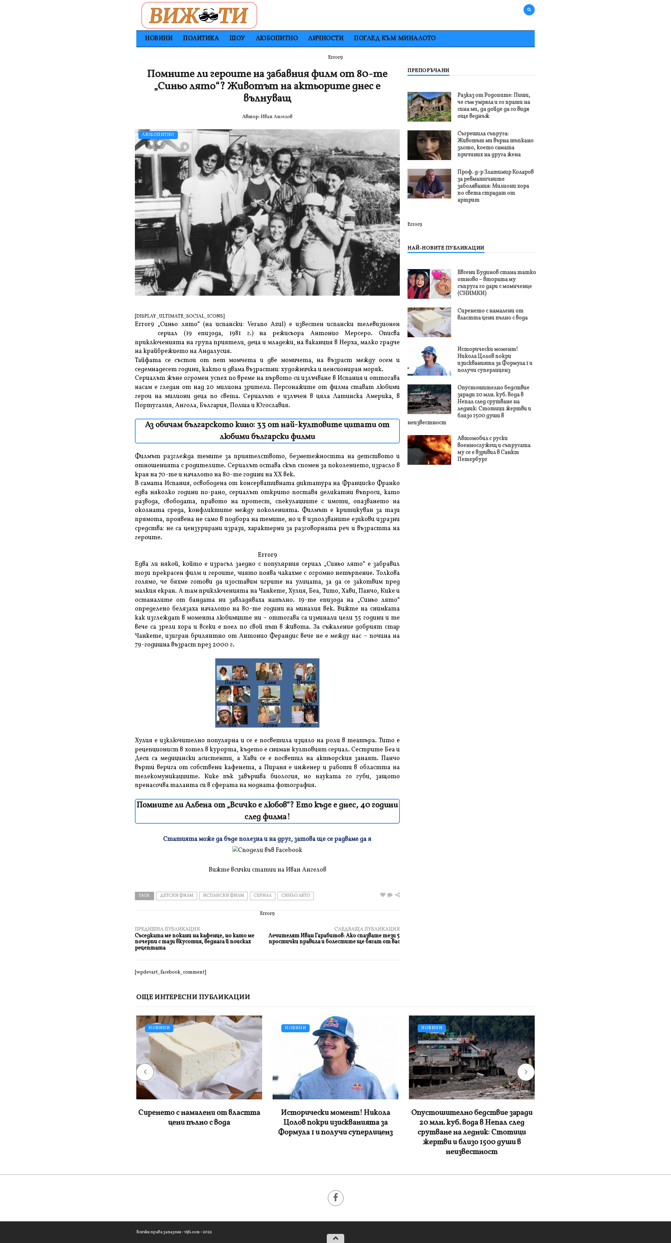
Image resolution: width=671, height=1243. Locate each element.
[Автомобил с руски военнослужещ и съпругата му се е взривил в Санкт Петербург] (429, 450)
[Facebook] (336, 1198)
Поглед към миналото (395, 38)
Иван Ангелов (277, 117)
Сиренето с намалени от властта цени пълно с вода (492, 314)
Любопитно (277, 38)
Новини (159, 38)
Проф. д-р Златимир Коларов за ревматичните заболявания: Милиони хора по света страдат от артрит (495, 186)
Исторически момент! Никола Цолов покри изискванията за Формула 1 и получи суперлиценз (495, 360)
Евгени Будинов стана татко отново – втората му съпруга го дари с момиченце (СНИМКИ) (496, 283)
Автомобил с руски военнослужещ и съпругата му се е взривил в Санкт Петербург (494, 449)
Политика (201, 38)
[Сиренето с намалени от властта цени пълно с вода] (429, 322)
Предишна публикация (194, 939)
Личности (326, 38)
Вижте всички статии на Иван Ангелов (267, 870)
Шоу (237, 38)
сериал (263, 895)
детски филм (176, 895)
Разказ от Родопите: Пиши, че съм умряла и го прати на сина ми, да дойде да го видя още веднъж (494, 106)
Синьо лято (295, 895)
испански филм (223, 895)
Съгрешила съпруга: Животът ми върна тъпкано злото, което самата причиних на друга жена (495, 144)
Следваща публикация (334, 935)
